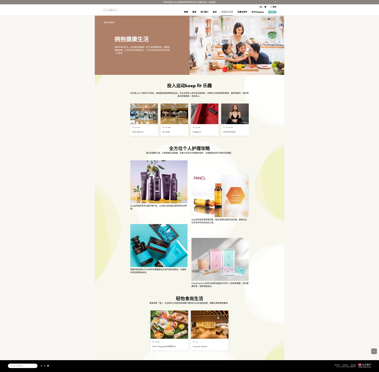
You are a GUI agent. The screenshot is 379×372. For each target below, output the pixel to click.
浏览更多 (212, 2)
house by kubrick (200, 346)
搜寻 (274, 7)
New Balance (137, 131)
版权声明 (337, 365)
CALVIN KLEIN (229, 131)
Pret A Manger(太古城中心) (164, 346)
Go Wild (166, 131)
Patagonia (197, 131)
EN (261, 7)
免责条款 (345, 365)
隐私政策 (353, 365)
